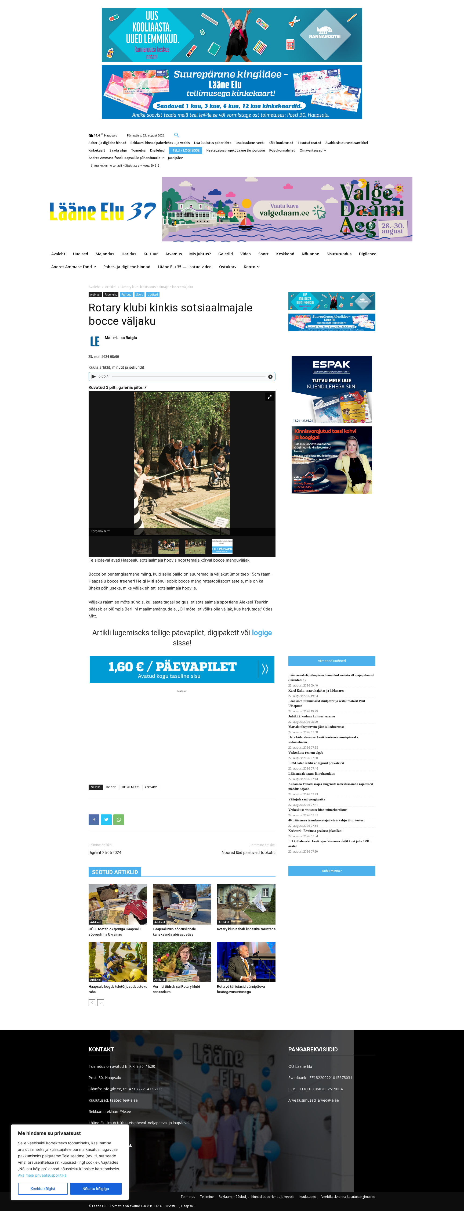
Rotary (151, 787)
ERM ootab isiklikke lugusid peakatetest (316, 763)
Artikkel (110, 287)
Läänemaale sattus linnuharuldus (311, 773)
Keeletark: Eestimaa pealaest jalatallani (315, 831)
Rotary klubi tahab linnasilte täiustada (246, 929)
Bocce (111, 787)
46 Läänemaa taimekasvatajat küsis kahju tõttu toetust (326, 820)
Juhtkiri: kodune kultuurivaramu (311, 716)
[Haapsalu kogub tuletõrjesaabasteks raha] (118, 962)
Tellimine (207, 1196)
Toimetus (188, 1196)
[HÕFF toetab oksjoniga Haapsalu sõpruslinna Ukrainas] (118, 904)
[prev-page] (92, 1002)
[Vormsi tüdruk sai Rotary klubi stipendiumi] (182, 962)
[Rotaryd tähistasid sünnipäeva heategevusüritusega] (246, 962)
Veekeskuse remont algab (305, 752)
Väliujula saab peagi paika (306, 799)
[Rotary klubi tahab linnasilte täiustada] (246, 904)
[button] (176, 135)
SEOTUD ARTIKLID (115, 872)
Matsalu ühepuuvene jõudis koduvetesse (316, 727)
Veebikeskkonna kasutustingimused (348, 1196)
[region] (70, 1162)
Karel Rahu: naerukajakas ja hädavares (316, 690)
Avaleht (94, 287)
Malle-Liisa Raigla (121, 338)
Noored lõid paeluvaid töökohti (249, 852)
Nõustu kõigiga (95, 1188)
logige (262, 632)
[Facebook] (94, 819)
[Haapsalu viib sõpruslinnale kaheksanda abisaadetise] (182, 904)
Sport (139, 294)
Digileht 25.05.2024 (105, 852)
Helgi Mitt (130, 787)
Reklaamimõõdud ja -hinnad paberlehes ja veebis (256, 1196)
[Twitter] (106, 819)
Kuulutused (307, 1196)
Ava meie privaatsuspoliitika (42, 1175)
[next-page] (100, 1002)
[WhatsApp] (118, 819)
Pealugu (126, 294)
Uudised (152, 294)
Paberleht (111, 294)
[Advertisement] (182, 734)
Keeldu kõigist (43, 1188)
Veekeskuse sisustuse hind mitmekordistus (317, 810)
